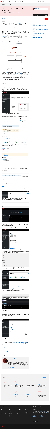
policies (20, 342)
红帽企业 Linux (2, 411)
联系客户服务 (26, 411)
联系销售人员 (26, 410)
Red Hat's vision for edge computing (8, 348)
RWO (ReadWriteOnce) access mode (15, 69)
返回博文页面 (3, 18)
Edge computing (17, 12)
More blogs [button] (18, 4)
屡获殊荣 (46, 412)
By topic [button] (11, 4)
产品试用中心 (18, 410)
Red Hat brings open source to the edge (8, 347)
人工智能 (16, 384)
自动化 (5, 384)
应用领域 (28, 394)
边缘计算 (5, 394)
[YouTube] (35, 406)
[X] (38, 406)
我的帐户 (10, 411)
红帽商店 (18, 411)
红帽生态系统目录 (11, 415)
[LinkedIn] (33, 406)
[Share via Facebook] (34, 15)
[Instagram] (40, 406)
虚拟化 (39, 394)
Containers (13, 12)
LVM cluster (19, 73)
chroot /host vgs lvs (3, 295)
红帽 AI (2, 410)
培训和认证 (10, 410)
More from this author (11, 367)
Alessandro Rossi (37, 8)
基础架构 (16, 394)
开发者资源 (10, 413)
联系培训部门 (26, 412)
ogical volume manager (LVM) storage (23, 34)
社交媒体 (26, 413)
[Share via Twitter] (36, 15)
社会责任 (42, 416)
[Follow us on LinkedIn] (9, 361)
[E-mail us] (37, 15)
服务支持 (43, 1)
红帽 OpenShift (2, 412)
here (22, 37)
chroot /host (3, 202)
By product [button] (7, 4)
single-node (19, 23)
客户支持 (10, 412)
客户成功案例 (34, 416)
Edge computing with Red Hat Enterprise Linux (9, 351)
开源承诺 (42, 415)
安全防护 (39, 384)
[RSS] (47, 15)
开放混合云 (28, 384)
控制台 (38, 1)
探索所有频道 (44, 377)
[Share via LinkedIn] (35, 15)
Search (46, 18)
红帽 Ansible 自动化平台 (3, 413)
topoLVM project (4, 36)
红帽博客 (3, 4)
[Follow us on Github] (8, 361)
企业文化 (34, 415)
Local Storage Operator (18, 43)
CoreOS (7, 72)
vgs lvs (2, 207)
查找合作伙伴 (10, 414)
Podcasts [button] (15, 4)
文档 (40, 1)
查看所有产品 (2, 414)
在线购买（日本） (19, 412)
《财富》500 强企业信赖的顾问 (43, 411)
